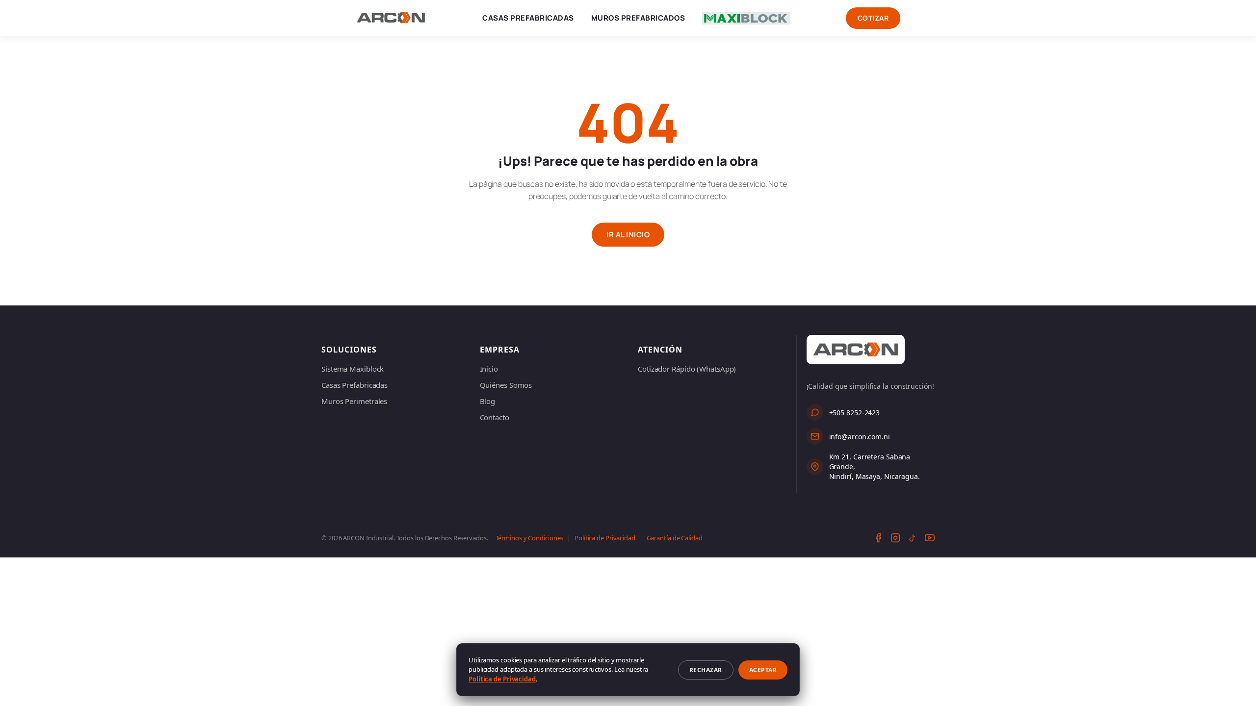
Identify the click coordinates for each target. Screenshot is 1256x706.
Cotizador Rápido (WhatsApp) (687, 369)
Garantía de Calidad (675, 537)
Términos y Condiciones (530, 537)
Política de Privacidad (605, 537)
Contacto (494, 417)
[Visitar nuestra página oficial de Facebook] (878, 538)
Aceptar (763, 670)
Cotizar (873, 18)
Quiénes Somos (506, 385)
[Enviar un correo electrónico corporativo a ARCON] (815, 436)
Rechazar (705, 670)
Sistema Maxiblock (352, 369)
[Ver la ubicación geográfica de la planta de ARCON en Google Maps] (815, 466)
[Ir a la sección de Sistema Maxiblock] (746, 18)
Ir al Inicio (628, 234)
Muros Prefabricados (638, 18)
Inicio (489, 369)
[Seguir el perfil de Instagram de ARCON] (895, 538)
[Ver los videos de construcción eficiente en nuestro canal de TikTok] (912, 538)
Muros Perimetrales (354, 401)
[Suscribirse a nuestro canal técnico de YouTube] (930, 538)
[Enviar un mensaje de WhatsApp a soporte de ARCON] (815, 412)
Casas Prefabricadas (528, 18)
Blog (488, 401)
